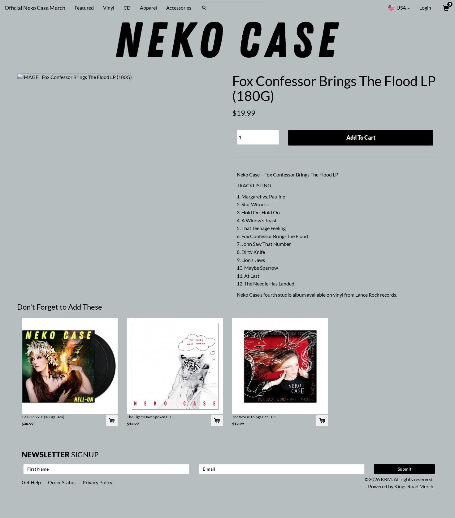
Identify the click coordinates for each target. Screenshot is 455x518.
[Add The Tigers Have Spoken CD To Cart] (217, 420)
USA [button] (401, 8)
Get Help (31, 482)
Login (425, 8)
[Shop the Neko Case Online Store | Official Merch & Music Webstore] (227, 40)
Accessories (178, 8)
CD (127, 8)
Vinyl (108, 8)
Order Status (62, 482)
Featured (84, 8)
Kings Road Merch (413, 486)
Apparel (148, 8)
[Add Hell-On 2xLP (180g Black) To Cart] (112, 420)
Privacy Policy (97, 482)
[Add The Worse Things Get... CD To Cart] (322, 420)
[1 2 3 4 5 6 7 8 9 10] (258, 136)
